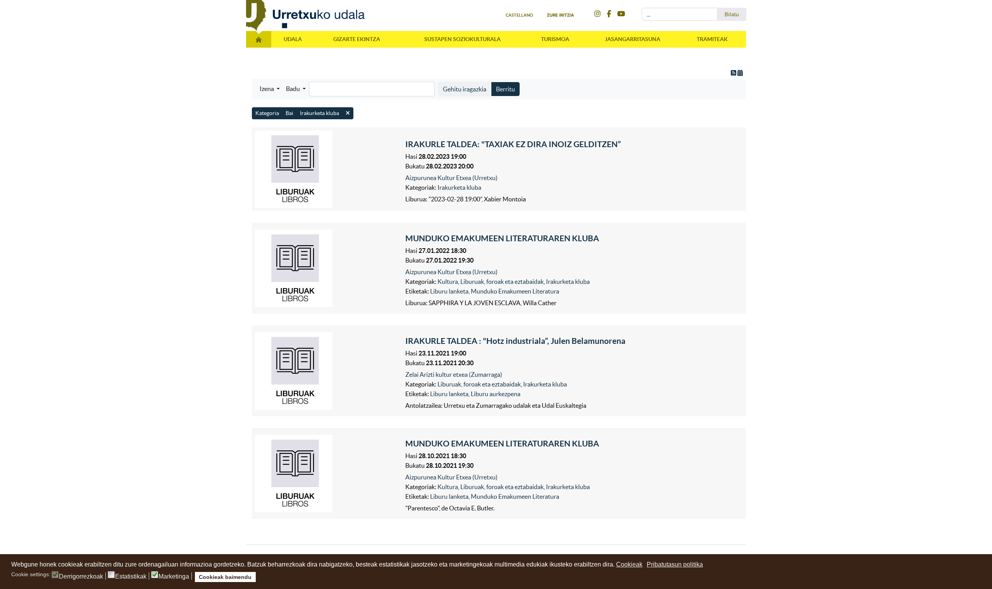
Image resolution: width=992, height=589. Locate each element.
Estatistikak (130, 577)
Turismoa (555, 39)
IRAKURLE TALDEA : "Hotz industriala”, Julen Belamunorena (515, 340)
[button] (270, 89)
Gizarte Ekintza (356, 39)
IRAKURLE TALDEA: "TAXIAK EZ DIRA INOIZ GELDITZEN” (513, 144)
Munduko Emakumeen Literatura (515, 291)
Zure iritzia (560, 15)
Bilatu (732, 14)
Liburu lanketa (449, 291)
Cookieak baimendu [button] (225, 577)
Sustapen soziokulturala (462, 39)
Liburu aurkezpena (495, 393)
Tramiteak (712, 39)
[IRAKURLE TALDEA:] (328, 169)
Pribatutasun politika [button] (675, 564)
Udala (293, 39)
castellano (519, 15)
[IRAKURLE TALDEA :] (328, 371)
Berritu (505, 89)
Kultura (447, 281)
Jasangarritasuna (632, 39)
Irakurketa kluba (459, 187)
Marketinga (173, 577)
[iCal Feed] (740, 72)
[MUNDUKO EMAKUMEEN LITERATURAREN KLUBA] (328, 268)
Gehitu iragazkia (464, 89)
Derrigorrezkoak (81, 577)
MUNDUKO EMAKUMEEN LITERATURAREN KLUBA (502, 238)
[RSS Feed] (734, 72)
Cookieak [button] (629, 564)
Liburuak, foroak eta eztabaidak (502, 281)
